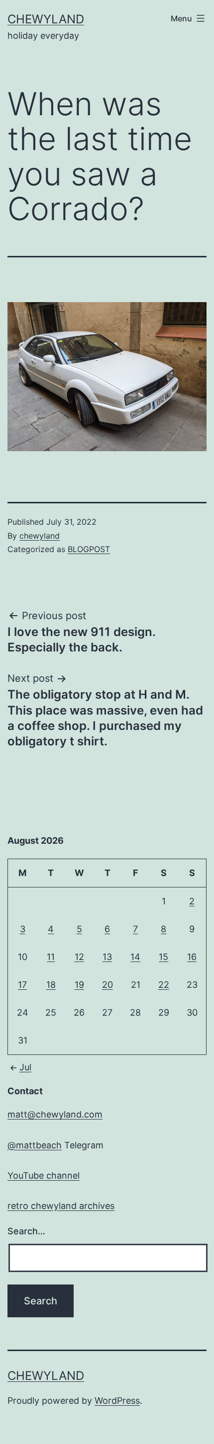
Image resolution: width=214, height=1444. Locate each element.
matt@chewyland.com (55, 1114)
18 (51, 984)
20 (107, 984)
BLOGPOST (89, 549)
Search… (26, 1231)
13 (107, 957)
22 (163, 984)
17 (22, 984)
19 (79, 984)
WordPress (117, 1400)
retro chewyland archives (60, 1206)
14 (135, 957)
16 (192, 957)
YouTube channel (43, 1175)
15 (163, 957)
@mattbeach (34, 1145)
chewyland (45, 19)
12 (79, 957)
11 (51, 957)
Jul (25, 1067)
